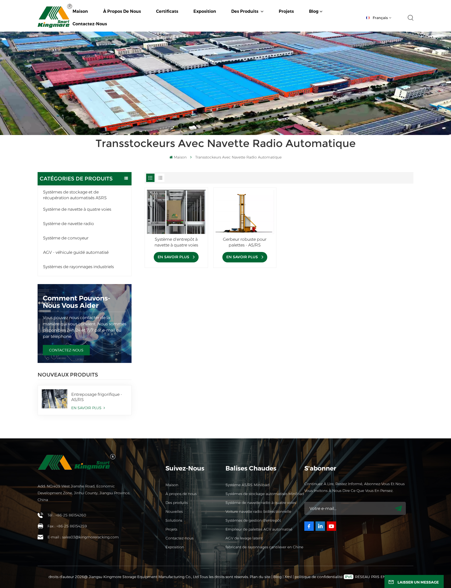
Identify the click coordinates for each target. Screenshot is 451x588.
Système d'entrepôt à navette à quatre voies (176, 242)
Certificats (167, 11)
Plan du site (260, 576)
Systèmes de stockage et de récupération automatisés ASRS (75, 195)
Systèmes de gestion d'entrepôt (253, 520)
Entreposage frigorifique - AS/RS (96, 397)
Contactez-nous (90, 23)
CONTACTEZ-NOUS (66, 350)
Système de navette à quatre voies (77, 209)
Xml (288, 576)
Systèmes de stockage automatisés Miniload (264, 493)
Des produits (245, 11)
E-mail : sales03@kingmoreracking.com (83, 537)
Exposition (204, 11)
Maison (80, 11)
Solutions (173, 520)
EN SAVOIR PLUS (87, 407)
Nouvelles (174, 511)
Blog (313, 11)
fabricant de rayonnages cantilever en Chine (264, 547)
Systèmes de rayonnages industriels (78, 266)
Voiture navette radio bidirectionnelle (258, 511)
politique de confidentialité (319, 576)
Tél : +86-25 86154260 (67, 515)
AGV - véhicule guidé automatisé (76, 252)
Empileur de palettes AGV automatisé (258, 529)
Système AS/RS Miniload (247, 485)
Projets (286, 11)
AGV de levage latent (244, 538)
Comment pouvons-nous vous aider (76, 302)
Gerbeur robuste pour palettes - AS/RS (244, 242)
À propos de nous (122, 11)
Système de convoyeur (65, 238)
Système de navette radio (68, 223)
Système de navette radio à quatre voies (260, 502)
